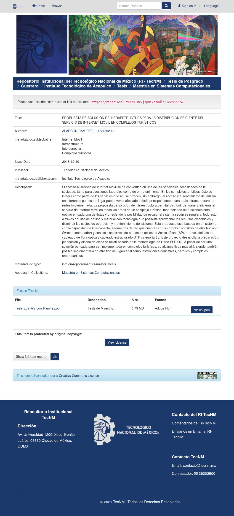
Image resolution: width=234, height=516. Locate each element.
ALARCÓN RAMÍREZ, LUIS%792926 (88, 130)
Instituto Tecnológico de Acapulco (77, 86)
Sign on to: (189, 5)
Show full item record (31, 356)
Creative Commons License (79, 375)
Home (40, 5)
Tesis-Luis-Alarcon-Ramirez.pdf (38, 308)
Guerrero (30, 86)
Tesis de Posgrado (185, 81)
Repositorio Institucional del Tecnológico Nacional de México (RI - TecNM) (88, 81)
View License (117, 342)
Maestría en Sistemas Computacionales (171, 86)
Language (211, 5)
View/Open (202, 309)
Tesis (122, 86)
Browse (58, 5)
